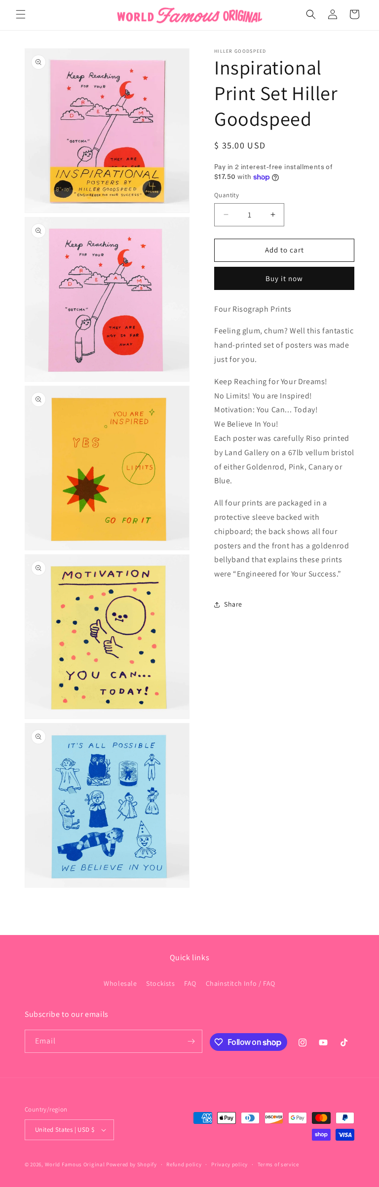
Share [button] (233, 604)
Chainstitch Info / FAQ (240, 983)
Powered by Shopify (131, 1164)
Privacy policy (229, 1164)
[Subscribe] (191, 1041)
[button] (21, 14)
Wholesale (120, 983)
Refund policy (183, 1164)
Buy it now (284, 278)
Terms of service (278, 1164)
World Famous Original (75, 1164)
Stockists (160, 983)
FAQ (190, 983)
